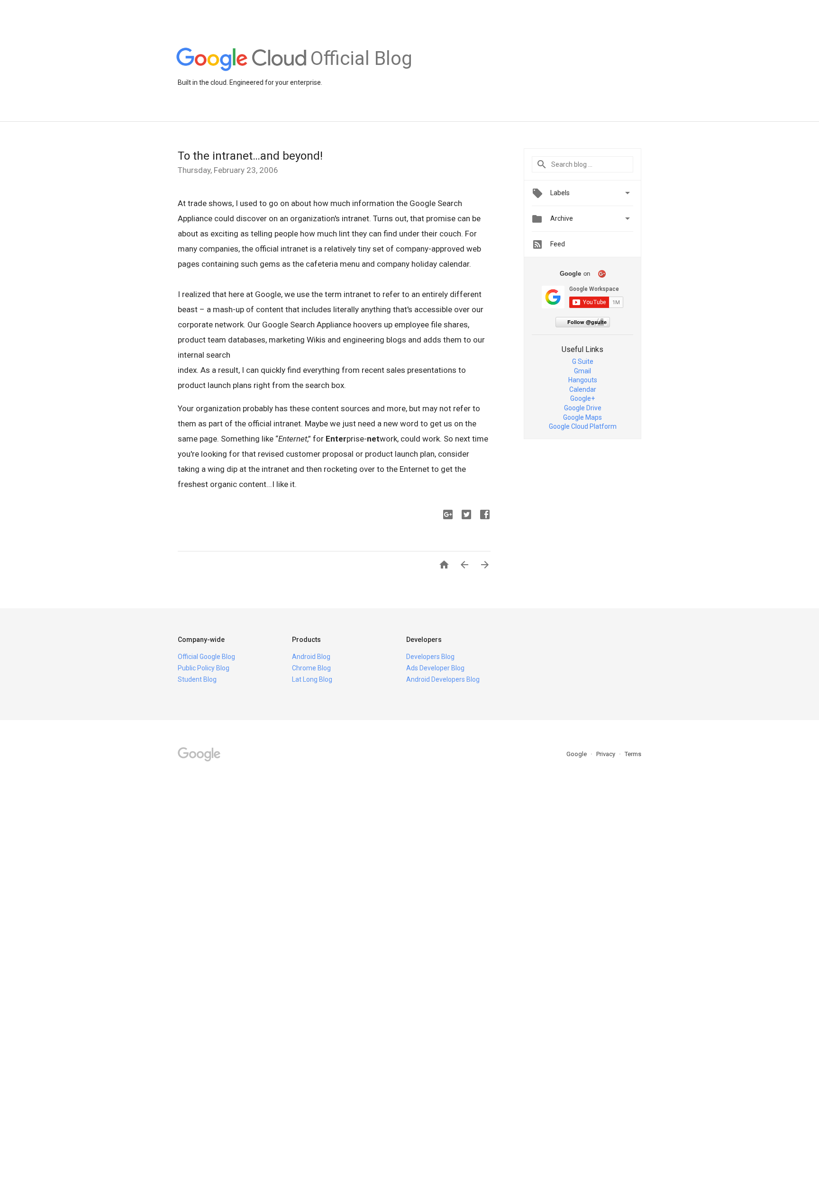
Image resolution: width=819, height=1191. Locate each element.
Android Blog (311, 656)
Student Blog (197, 679)
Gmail (582, 371)
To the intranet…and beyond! (250, 155)
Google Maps (582, 417)
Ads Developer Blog (435, 668)
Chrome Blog (311, 668)
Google (577, 754)
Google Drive (582, 408)
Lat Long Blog (312, 679)
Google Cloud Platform (583, 426)
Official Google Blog (206, 656)
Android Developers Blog (443, 679)
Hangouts (582, 380)
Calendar (582, 389)
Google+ (582, 398)
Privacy (606, 754)
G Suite (582, 361)
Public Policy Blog (203, 668)
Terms (633, 754)
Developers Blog (430, 656)
